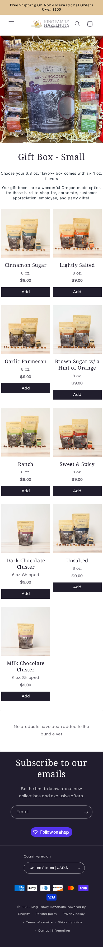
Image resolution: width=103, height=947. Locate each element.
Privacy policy (74, 913)
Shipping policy (70, 922)
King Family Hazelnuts (48, 907)
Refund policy (46, 913)
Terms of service (39, 922)
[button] (11, 24)
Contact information (54, 930)
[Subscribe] (86, 812)
